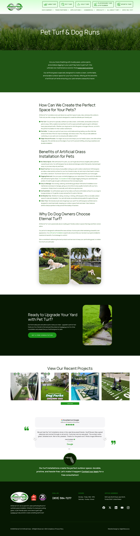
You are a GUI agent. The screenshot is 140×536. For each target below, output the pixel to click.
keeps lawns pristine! (85, 68)
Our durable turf (63, 179)
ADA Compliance (50, 529)
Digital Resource (124, 529)
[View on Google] (70, 444)
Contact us (63, 327)
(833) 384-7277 (61, 498)
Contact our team (90, 471)
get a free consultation (42, 335)
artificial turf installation (56, 233)
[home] (17, 7)
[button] (48, 10)
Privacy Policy (59, 529)
